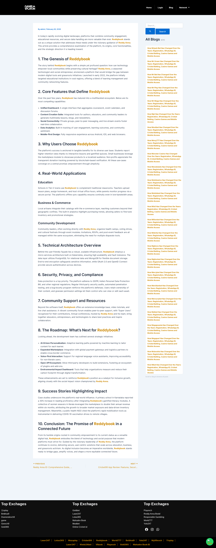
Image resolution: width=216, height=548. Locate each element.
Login (160, 7)
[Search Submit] (150, 31)
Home (149, 7)
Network (183, 7)
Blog (171, 7)
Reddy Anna (124, 42)
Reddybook (117, 39)
